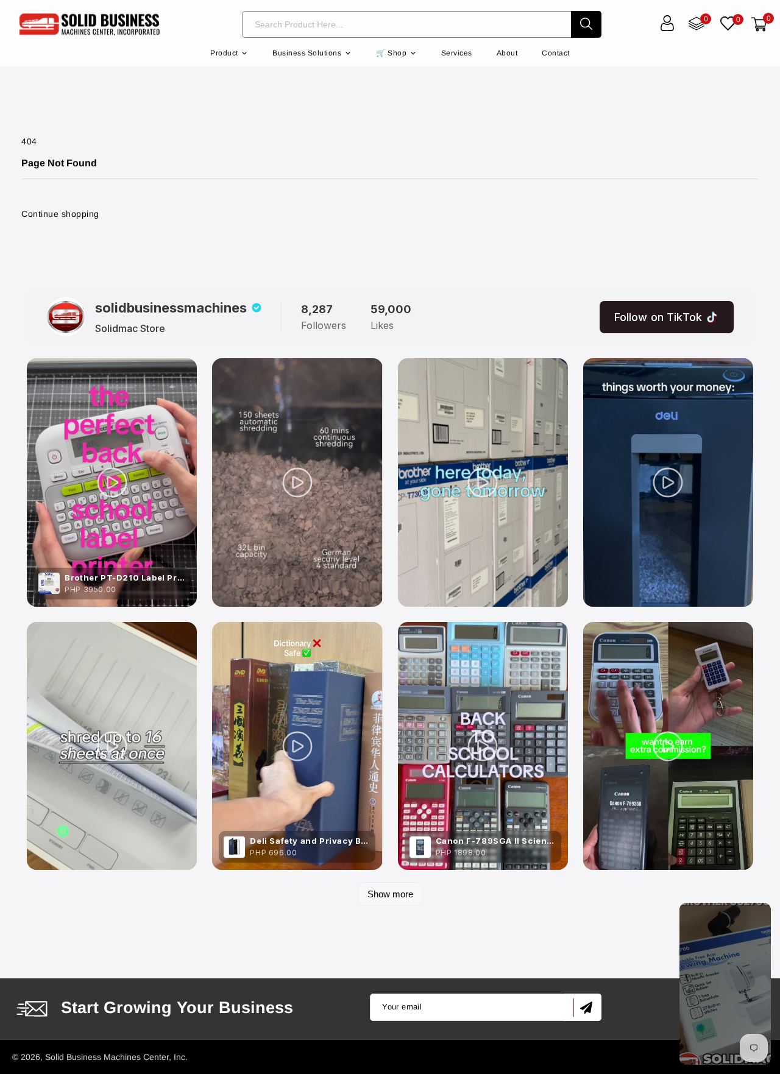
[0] (728, 25)
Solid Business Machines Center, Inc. (116, 1057)
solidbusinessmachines (171, 308)
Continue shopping (60, 214)
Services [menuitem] (456, 53)
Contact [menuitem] (556, 53)
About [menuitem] (507, 53)
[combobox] (407, 24)
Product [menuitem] (224, 53)
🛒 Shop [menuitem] (391, 53)
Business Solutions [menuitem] (306, 53)
